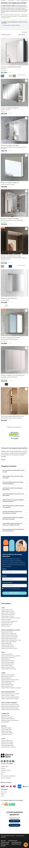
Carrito (2, 795)
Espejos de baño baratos (7, 740)
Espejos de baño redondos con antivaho (10, 693)
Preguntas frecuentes (6, 770)
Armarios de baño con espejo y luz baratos (10, 25)
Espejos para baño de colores (10, 630)
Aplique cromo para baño (6, 717)
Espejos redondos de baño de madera (9, 698)
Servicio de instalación (6, 777)
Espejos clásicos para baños (7, 662)
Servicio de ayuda (14, 825)
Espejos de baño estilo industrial (8, 668)
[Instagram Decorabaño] (5, 761)
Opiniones (3, 768)
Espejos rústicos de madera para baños (10, 704)
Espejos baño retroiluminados (8, 614)
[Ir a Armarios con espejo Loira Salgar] (14, 130)
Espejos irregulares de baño (7, 684)
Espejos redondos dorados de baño (9, 635)
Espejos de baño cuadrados (7, 676)
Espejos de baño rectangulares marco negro (11, 640)
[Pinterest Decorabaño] (10, 761)
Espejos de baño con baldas (7, 611)
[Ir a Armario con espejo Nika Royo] (14, 283)
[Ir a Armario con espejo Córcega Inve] (14, 92)
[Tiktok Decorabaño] (13, 761)
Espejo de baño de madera (9, 702)
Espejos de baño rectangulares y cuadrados (11, 687)
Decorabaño (3, 0)
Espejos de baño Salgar (6, 729)
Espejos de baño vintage (6, 665)
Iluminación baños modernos (7, 718)
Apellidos (4, 576)
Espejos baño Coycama (6, 734)
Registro (3, 793)
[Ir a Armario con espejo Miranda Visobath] (14, 51)
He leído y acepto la (12, 588)
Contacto (3, 772)
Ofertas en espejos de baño (7, 745)
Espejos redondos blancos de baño (9, 648)
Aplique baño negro (5, 715)
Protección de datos (12, 840)
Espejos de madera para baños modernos (10, 709)
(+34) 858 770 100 (14, 820)
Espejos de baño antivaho (7, 609)
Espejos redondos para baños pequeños (10, 697)
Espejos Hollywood (5, 659)
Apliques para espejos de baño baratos (10, 720)
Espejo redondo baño (6, 678)
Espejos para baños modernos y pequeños (10, 655)
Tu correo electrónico (7, 582)
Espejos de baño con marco (7, 616)
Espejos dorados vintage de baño (8, 633)
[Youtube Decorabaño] (7, 761)
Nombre (4, 569)
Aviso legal (3, 840)
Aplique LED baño (5, 722)
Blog (2, 774)
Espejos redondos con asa (7, 686)
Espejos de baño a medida (7, 742)
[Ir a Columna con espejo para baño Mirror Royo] (14, 401)
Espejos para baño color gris (7, 646)
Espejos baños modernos (7, 654)
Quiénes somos (4, 766)
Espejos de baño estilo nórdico (8, 657)
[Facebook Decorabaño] (2, 761)
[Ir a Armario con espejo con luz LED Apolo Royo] (14, 360)
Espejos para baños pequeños (8, 674)
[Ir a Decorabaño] (14, 755)
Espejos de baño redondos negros (9, 638)
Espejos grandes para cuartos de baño (10, 679)
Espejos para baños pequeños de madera (10, 706)
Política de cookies (5, 842)
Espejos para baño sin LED (7, 622)
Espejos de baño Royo (6, 731)
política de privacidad (15, 588)
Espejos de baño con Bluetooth (8, 613)
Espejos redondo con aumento (8, 695)
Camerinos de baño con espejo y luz (9, 621)
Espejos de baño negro (6, 643)
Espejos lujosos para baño (7, 743)
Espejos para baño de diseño (7, 660)
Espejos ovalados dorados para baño (9, 636)
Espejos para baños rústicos (7, 667)
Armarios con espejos (6, 619)
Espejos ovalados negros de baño (8, 641)
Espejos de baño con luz (6, 624)
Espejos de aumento (5, 626)
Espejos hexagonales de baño (8, 681)
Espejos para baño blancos (7, 645)
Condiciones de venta (16, 842)
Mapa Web (3, 845)
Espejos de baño (11, 0)
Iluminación (5, 713)
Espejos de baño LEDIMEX (7, 732)
